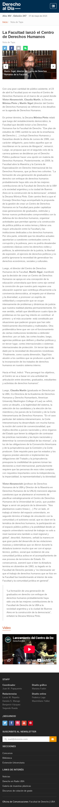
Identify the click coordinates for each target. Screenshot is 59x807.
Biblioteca (7, 758)
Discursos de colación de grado (17, 791)
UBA (53, 801)
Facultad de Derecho (39, 801)
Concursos (7, 753)
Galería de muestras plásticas (16, 786)
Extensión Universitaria (13, 762)
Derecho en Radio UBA (13, 781)
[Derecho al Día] (11, 6)
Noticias (6, 776)
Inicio (5, 22)
